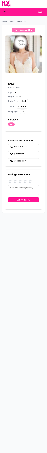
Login (40, 12)
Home (4, 21)
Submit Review (23, 200)
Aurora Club (21, 21)
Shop (12, 21)
